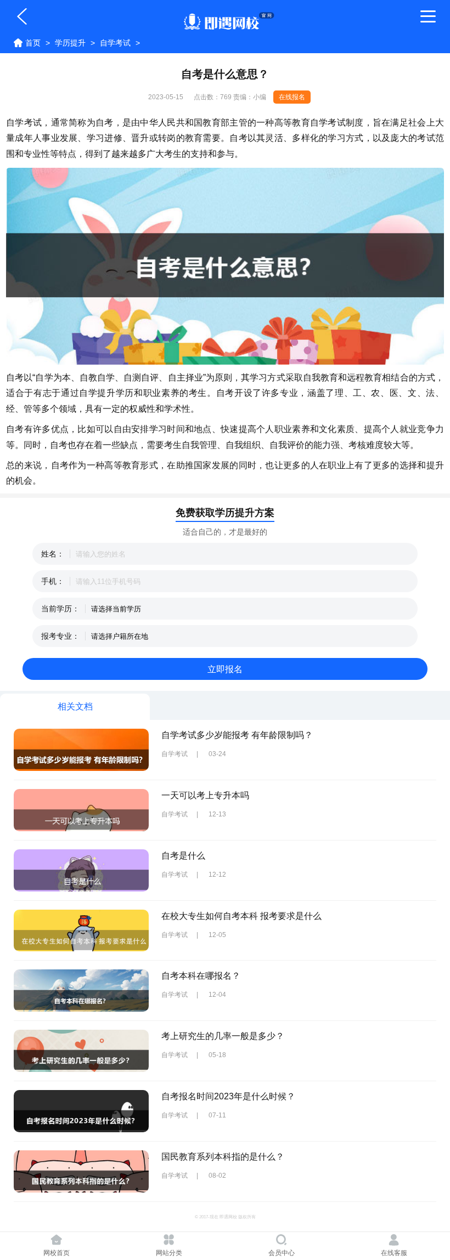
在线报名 (292, 97)
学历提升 (70, 42)
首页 (33, 42)
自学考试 (115, 42)
